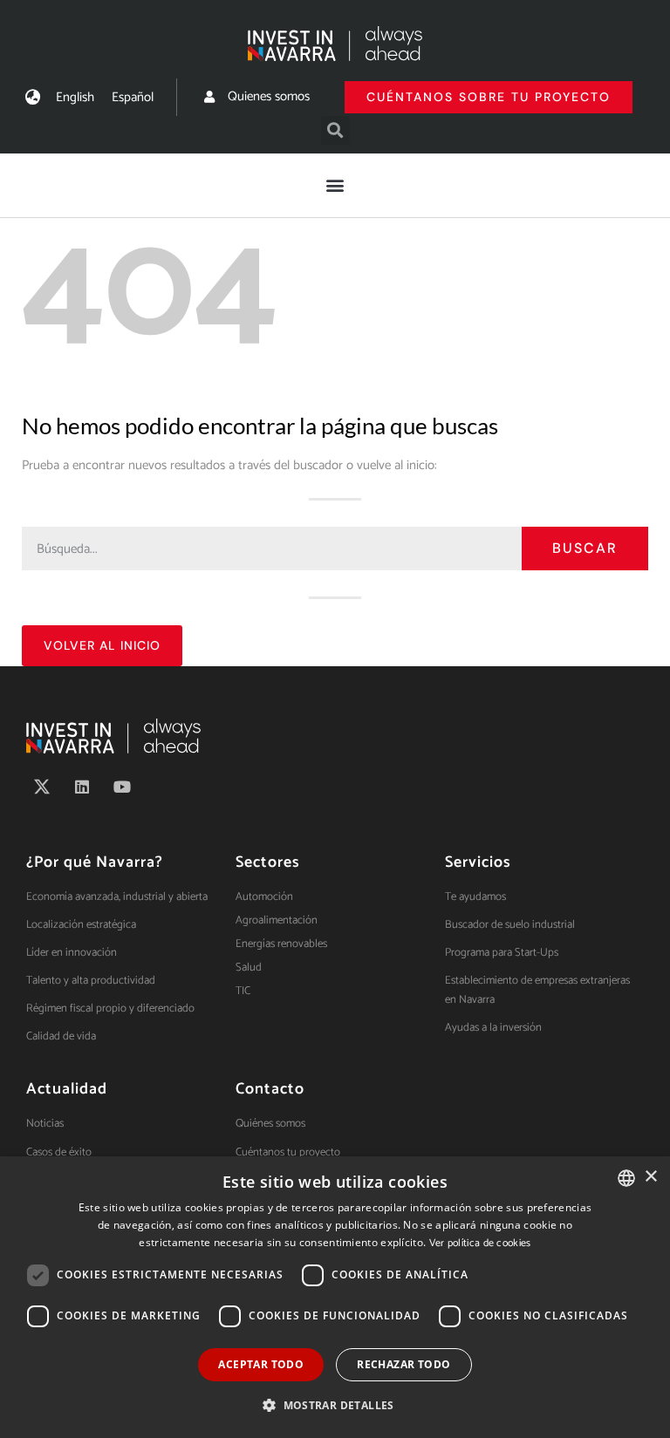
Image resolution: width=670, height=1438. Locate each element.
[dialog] (335, 1297)
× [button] (650, 1176)
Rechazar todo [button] (403, 1364)
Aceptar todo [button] (261, 1364)
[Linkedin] (82, 786)
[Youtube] (122, 786)
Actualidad (66, 1089)
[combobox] (626, 1178)
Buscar (585, 548)
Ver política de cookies (480, 1243)
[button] (335, 130)
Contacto (270, 1089)
